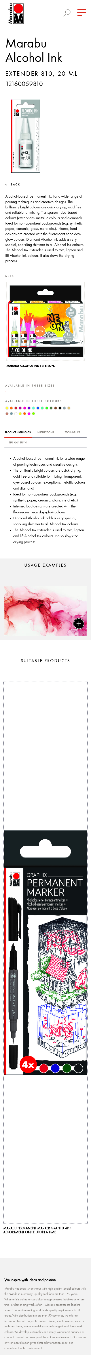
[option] (45, 326)
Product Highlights (18, 432)
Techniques (72, 432)
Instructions (45, 432)
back (15, 184)
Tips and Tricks (18, 442)
